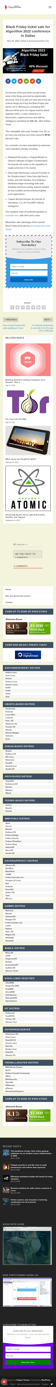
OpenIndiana (11, 1001)
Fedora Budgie (12, 835)
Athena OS (10, 865)
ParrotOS (9, 889)
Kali (7, 883)
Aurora (8, 805)
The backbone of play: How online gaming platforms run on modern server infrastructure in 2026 (31, 1153)
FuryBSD (9, 989)
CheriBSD (9, 983)
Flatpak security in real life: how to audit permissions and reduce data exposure (29, 1166)
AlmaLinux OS (11, 1034)
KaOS (7, 688)
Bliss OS (9, 953)
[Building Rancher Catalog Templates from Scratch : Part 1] (28, 359)
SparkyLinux (11, 766)
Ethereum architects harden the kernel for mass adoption (32, 1178)
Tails (7, 895)
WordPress (45, 1380)
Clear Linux (10, 1037)
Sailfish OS (10, 968)
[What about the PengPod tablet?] (28, 440)
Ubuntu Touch (11, 971)
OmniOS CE (10, 1040)
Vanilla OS (9, 769)
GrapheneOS (11, 959)
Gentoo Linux (11, 685)
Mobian (8, 962)
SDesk (8, 793)
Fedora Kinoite (12, 838)
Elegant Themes (23, 1380)
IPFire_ (8, 1076)
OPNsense (10, 1085)
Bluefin (8, 808)
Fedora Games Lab (13, 923)
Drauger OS (10, 919)
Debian (8, 678)
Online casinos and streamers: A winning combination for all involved (29, 1201)
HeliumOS (9, 847)
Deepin (8, 751)
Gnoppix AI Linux (13, 880)
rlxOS (7, 691)
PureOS (8, 763)
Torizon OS (10, 1019)
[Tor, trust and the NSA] (28, 402)
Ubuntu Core (11, 1022)
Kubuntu (9, 712)
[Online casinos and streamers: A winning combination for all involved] (6, 1201)
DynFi (8, 1070)
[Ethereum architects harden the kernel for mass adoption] (6, 1178)
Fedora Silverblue (13, 841)
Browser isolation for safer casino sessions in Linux (31, 1189)
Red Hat (9, 1046)
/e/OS (7, 956)
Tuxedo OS (10, 727)
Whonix (8, 898)
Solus (8, 694)
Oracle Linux (11, 1043)
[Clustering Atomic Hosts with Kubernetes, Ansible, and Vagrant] (28, 488)
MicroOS (9, 850)
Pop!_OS (9, 721)
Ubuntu (8, 730)
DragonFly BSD (12, 986)
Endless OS (10, 754)
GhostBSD (10, 992)
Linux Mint (10, 715)
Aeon (7, 823)
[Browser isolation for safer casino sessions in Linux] (6, 1190)
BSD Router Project (14, 1067)
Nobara (8, 929)
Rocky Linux (11, 1049)
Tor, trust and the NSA (15, 419)
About (8, 589)
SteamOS (9, 941)
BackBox (9, 868)
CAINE (8, 874)
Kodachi (9, 886)
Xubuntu (9, 736)
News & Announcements (32, 41)
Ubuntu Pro (10, 1055)
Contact (9, 602)
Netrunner (9, 760)
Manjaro (9, 790)
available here (12, 215)
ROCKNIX (9, 938)
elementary (10, 709)
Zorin (7, 739)
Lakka (8, 926)
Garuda (8, 787)
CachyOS (9, 781)
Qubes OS (9, 892)
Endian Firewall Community (17, 1073)
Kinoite (8, 811)
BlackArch (10, 871)
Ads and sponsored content (17, 596)
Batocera (9, 910)
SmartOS (9, 1052)
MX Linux (9, 757)
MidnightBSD (11, 998)
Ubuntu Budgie (12, 733)
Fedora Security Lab (14, 877)
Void (7, 697)
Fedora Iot (10, 1013)
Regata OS (10, 935)
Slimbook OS (11, 724)
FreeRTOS (9, 1016)
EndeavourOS (11, 784)
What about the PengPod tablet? (20, 459)
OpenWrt (9, 1082)
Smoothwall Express (14, 1091)
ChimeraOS (10, 916)
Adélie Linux (11, 672)
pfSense (9, 1088)
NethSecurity (11, 1079)
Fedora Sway (11, 844)
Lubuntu (9, 718)
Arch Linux (10, 675)
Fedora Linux (11, 682)
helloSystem (10, 995)
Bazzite (8, 913)
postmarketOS (11, 965)
